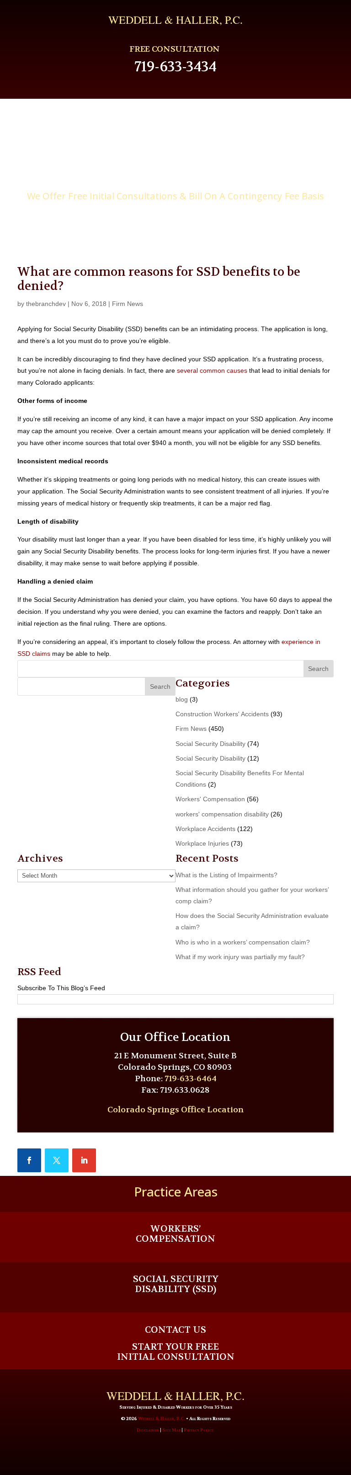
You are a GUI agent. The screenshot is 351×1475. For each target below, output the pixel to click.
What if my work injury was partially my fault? (240, 956)
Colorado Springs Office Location (175, 1110)
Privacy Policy (199, 1430)
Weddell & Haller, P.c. (175, 19)
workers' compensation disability (222, 814)
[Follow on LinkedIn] (84, 1160)
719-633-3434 (175, 67)
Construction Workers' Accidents (222, 714)
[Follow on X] (57, 1160)
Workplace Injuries (202, 843)
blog (182, 699)
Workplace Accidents (205, 828)
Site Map (171, 1430)
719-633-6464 (191, 1078)
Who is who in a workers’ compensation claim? (243, 942)
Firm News (127, 303)
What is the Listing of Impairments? (226, 875)
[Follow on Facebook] (29, 1160)
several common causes (212, 370)
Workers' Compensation (210, 799)
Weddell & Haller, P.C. (161, 1418)
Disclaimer (148, 1430)
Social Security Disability (210, 743)
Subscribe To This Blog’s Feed (61, 988)
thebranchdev (46, 303)
